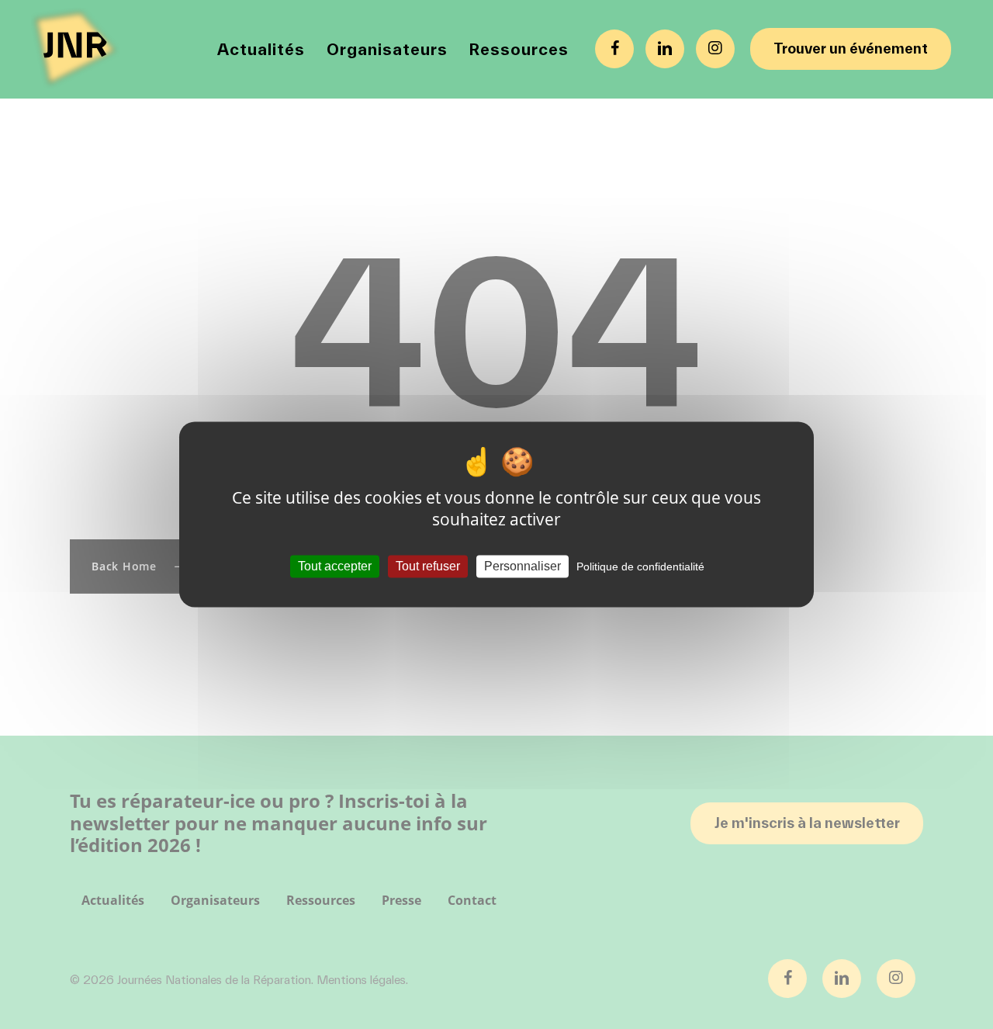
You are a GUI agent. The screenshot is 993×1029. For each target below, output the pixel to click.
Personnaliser (522, 566)
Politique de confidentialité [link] (640, 566)
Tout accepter (335, 566)
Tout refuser (428, 566)
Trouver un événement (850, 48)
